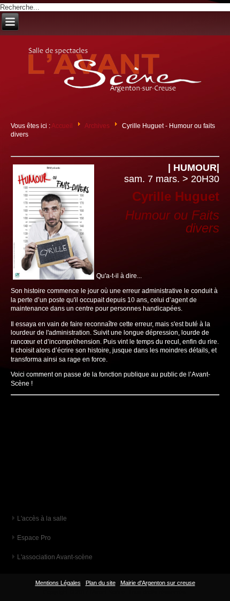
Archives (97, 126)
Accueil (62, 126)
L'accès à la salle (42, 518)
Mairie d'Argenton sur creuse (157, 583)
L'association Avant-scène (55, 557)
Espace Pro (34, 538)
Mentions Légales (58, 583)
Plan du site (101, 583)
